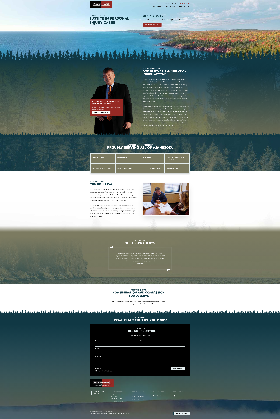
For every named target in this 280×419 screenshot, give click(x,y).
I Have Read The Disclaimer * (106, 371)
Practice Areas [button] (170, 6)
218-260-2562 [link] (184, 3)
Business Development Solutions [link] (116, 413)
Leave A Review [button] (182, 413)
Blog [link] (180, 6)
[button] (174, 395)
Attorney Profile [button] (101, 113)
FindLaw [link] (127, 413)
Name (97, 341)
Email (97, 348)
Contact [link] (187, 6)
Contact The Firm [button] (152, 25)
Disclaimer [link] (92, 413)
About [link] (160, 6)
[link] (101, 4)
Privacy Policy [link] (104, 413)
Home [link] (153, 6)
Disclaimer (98, 368)
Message (98, 356)
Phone (142, 341)
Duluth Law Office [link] (118, 401)
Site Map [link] (98, 413)
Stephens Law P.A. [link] (98, 411)
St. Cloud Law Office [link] (139, 400)
